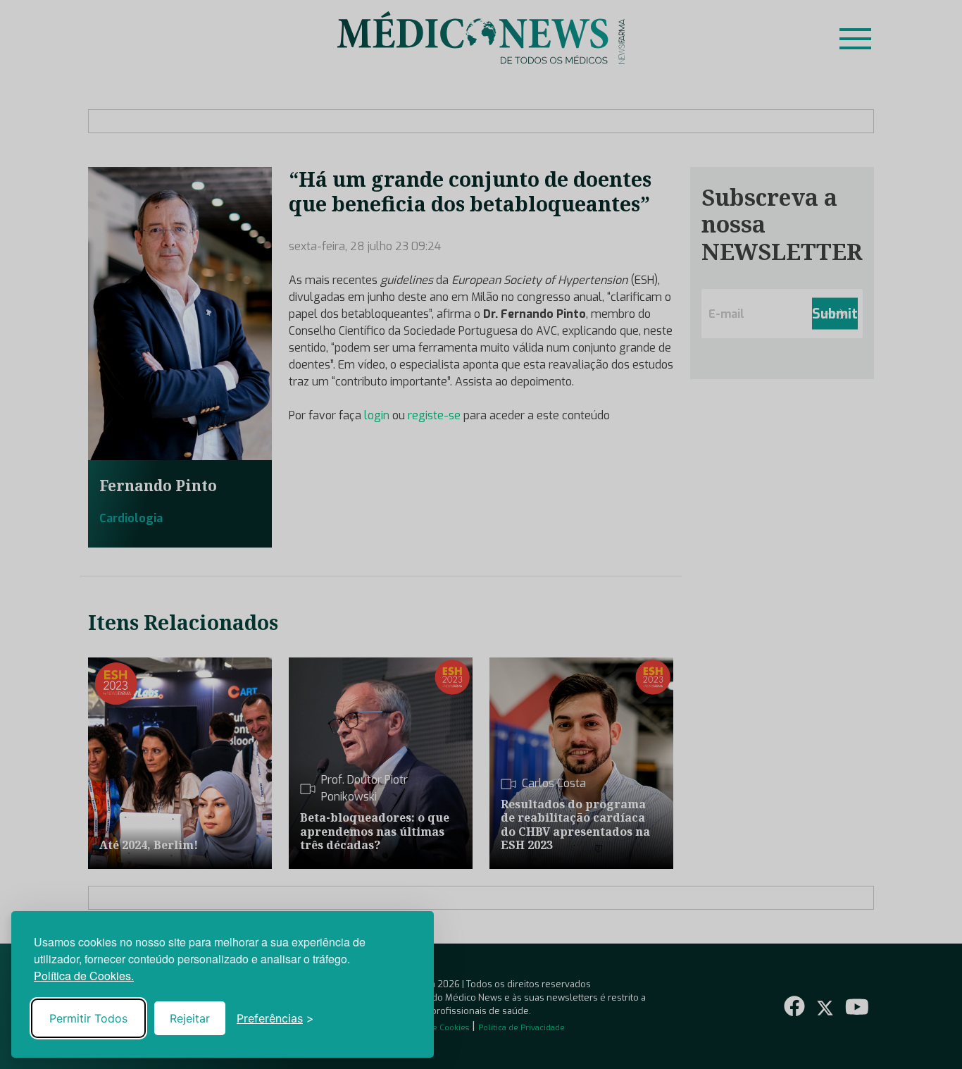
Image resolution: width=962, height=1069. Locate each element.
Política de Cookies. (84, 976)
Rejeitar (190, 1018)
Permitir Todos (88, 1018)
